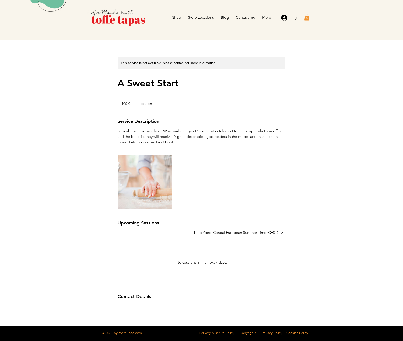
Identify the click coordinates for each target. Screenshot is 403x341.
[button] (306, 17)
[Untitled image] (145, 182)
